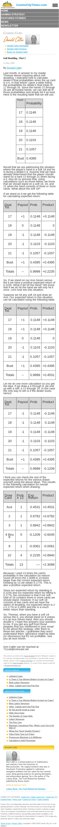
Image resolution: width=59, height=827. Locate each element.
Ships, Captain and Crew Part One (24, 686)
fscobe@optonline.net (13, 665)
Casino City (25, 797)
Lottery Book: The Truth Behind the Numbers (26, 789)
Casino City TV (51, 797)
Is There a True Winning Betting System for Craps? (31, 679)
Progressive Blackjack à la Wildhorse (25, 737)
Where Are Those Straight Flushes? (24, 731)
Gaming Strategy (13, 14)
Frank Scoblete (29, 656)
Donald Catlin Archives (17, 49)
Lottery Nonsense (16, 719)
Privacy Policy (17, 823)
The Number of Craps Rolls (21, 716)
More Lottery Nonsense (19, 682)
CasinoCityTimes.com (31, 4)
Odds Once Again (16, 713)
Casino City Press (26, 661)
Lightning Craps (16, 676)
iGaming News (6, 799)
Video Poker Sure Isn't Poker (21, 734)
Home (4, 10)
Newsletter (9, 25)
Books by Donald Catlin (17, 52)
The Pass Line (15, 722)
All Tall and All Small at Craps (22, 710)
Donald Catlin (14, 68)
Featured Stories (13, 18)
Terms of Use (6, 823)
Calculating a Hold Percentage (22, 740)
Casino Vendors (43, 799)
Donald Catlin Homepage (18, 46)
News (4, 22)
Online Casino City (37, 797)
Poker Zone (17, 799)
